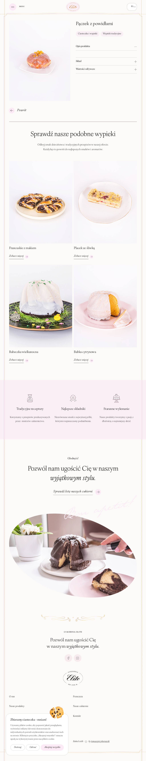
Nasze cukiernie (80, 706)
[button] (106, 47)
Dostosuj (17, 747)
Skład (78, 61)
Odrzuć (33, 747)
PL (132, 6)
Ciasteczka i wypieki (87, 34)
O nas (12, 697)
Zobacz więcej (16, 256)
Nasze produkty (16, 706)
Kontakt (77, 716)
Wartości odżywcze (85, 69)
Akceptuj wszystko (52, 747)
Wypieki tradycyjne (112, 34)
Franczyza (78, 697)
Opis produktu (83, 46)
